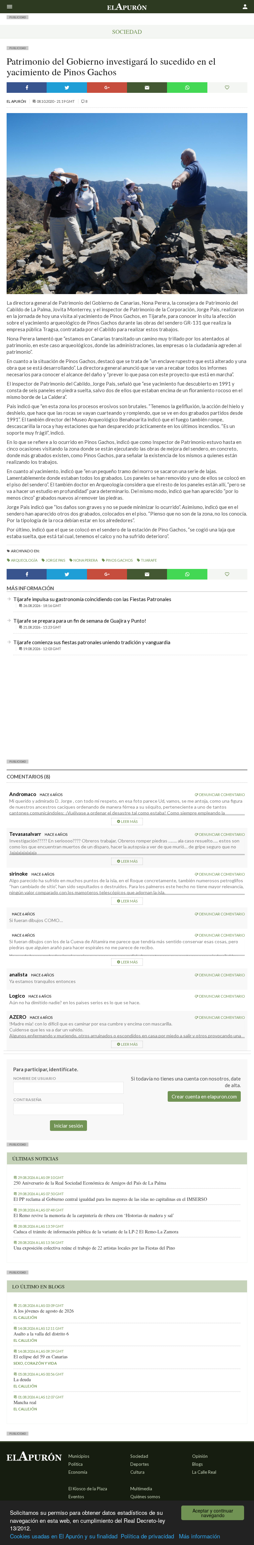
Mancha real (25, 1402)
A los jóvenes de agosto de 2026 (44, 1311)
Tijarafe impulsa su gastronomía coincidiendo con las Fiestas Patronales (92, 599)
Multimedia (141, 1488)
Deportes (139, 1464)
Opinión (200, 1456)
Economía (77, 1472)
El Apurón (17, 101)
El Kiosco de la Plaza (87, 1488)
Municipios (78, 1456)
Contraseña (27, 1099)
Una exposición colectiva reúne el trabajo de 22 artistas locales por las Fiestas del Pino (94, 1248)
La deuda (22, 1379)
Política (75, 1464)
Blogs (197, 1464)
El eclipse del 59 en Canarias (40, 1356)
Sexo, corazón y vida (35, 1363)
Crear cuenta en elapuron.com (204, 1096)
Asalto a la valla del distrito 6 (41, 1333)
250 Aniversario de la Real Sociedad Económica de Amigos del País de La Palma (90, 1183)
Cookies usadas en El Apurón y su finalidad (63, 1536)
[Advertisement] (127, 706)
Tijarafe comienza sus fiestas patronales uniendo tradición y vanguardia (91, 642)
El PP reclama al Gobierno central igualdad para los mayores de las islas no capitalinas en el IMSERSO (110, 1199)
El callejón (25, 1317)
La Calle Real (204, 1472)
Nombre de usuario (34, 1078)
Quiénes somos (145, 1496)
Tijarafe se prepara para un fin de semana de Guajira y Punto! (79, 621)
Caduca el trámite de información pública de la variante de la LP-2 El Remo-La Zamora (96, 1231)
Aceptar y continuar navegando (212, 1512)
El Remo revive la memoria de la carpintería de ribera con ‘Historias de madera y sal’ (94, 1215)
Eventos (76, 1496)
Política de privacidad (147, 1536)
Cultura (137, 1472)
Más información (199, 1536)
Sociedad (127, 31)
